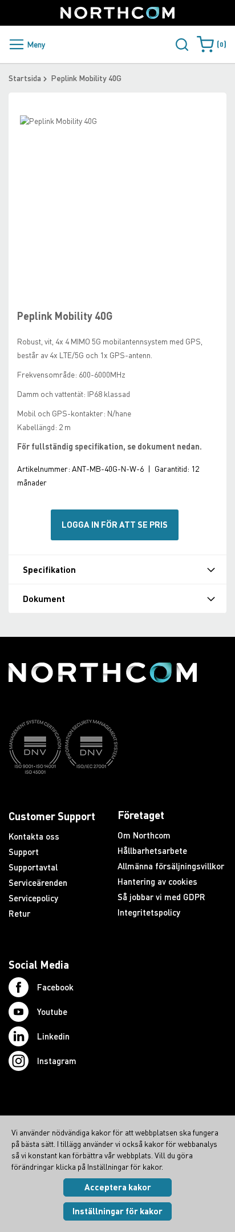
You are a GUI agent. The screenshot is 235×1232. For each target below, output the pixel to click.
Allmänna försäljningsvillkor (171, 866)
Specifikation (49, 569)
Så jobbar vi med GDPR (161, 897)
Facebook (55, 987)
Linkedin (53, 1036)
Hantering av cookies (157, 881)
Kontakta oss (34, 836)
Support (24, 851)
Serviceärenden (38, 882)
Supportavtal (33, 867)
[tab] (117, 569)
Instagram (56, 1061)
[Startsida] (117, 13)
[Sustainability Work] (103, 796)
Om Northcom (144, 835)
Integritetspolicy (149, 912)
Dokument (44, 598)
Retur (19, 913)
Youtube (52, 1011)
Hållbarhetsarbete (152, 850)
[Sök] (182, 44)
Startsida (25, 78)
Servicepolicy (33, 898)
